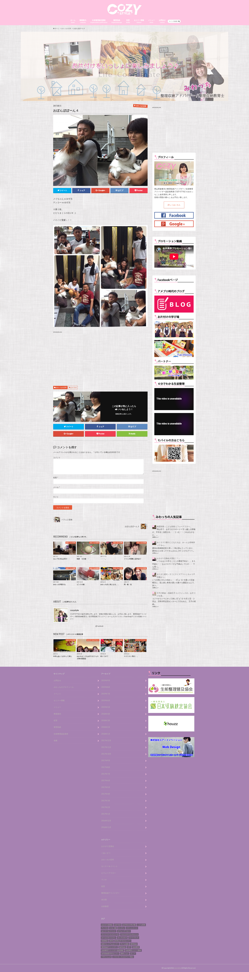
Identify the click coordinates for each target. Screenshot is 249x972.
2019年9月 (105, 680)
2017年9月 (105, 760)
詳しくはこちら (174, 205)
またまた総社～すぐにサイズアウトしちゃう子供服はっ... (176, 575)
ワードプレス (133, 937)
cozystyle (74, 610)
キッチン (121, 928)
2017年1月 (105, 814)
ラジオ (104, 879)
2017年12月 (106, 740)
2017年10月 (106, 754)
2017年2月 (105, 807)
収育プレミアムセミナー (110, 944)
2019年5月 (105, 707)
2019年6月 (105, 700)
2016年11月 (106, 827)
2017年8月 (105, 767)
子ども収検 (125, 944)
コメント (56, 458)
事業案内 (82, 21)
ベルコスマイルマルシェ (129, 934)
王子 (129, 947)
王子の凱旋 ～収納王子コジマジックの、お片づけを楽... (176, 594)
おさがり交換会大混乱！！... (168, 558)
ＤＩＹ (133, 953)
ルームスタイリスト (109, 937)
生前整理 (105, 906)
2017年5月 (105, 787)
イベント (57, 694)
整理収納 (116, 21)
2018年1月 (105, 734)
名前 (55, 478)
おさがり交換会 (107, 846)
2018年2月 (105, 727)
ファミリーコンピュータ (110, 934)
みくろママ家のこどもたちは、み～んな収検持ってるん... (176, 543)
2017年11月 (106, 747)
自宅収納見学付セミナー (110, 953)
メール (56, 487)
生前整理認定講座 (98, 21)
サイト (56, 497)
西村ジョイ (125, 953)
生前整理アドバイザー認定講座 (112, 950)
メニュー (151, 21)
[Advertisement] (100, 355)
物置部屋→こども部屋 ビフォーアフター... (174, 526)
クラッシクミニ (131, 928)
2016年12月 (106, 820)
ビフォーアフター (108, 873)
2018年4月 (105, 714)
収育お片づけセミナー (123, 941)
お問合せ (162, 21)
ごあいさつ (105, 853)
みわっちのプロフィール (64, 687)
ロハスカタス (122, 937)
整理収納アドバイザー (110, 893)
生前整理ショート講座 (133, 950)
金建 (55, 740)
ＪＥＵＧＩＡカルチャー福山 (123, 957)
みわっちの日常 (61, 387)
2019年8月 (105, 687)
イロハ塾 (113, 928)
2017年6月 (105, 780)
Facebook (100, 626)
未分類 (104, 899)
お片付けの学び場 (129, 925)
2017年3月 (105, 800)
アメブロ (105, 928)
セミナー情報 (139, 21)
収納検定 (105, 941)
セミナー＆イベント (109, 866)
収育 (128, 21)
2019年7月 (105, 694)
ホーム (72, 21)
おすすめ (74, 387)
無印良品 (122, 947)
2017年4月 (105, 794)
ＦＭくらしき (106, 957)
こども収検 (141, 925)
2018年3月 (105, 720)
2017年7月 (105, 774)
